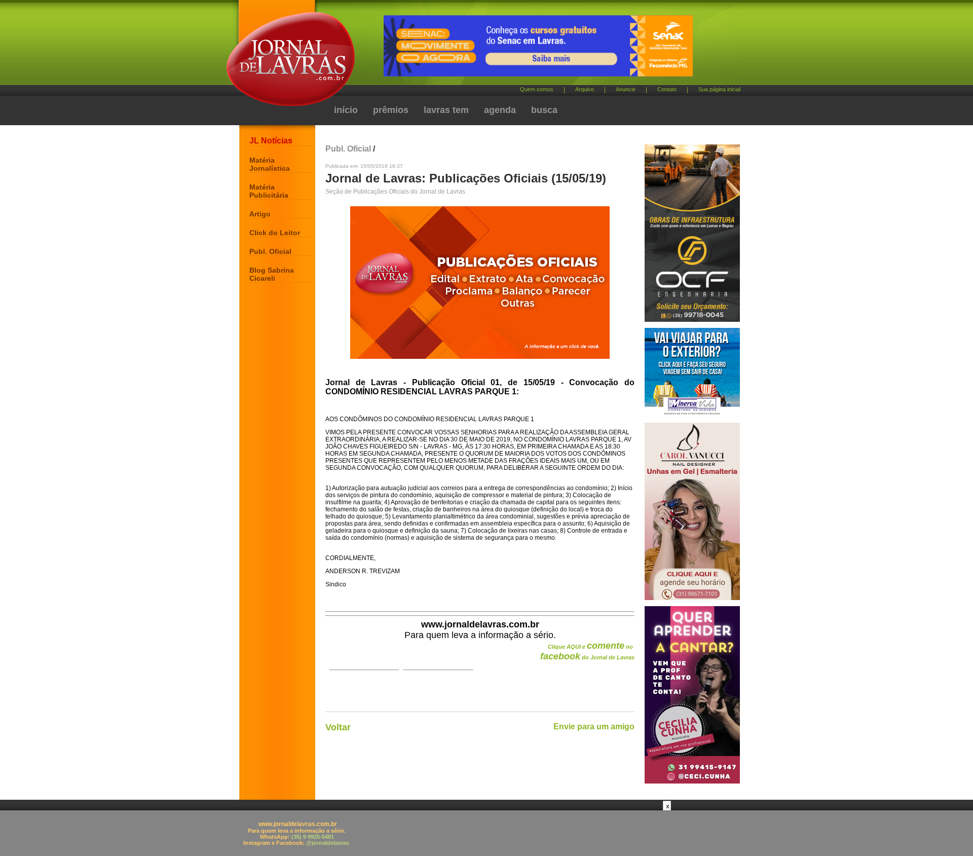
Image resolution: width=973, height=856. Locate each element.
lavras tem (446, 110)
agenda (500, 110)
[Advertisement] (486, 833)
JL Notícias (270, 140)
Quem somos (536, 89)
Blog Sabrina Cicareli (271, 274)
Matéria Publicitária (268, 191)
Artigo (260, 214)
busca (544, 110)
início (346, 110)
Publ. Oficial (270, 251)
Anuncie (625, 89)
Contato (667, 89)
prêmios (390, 110)
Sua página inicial (719, 89)
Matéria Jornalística (269, 164)
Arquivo (584, 89)
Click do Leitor (274, 233)
